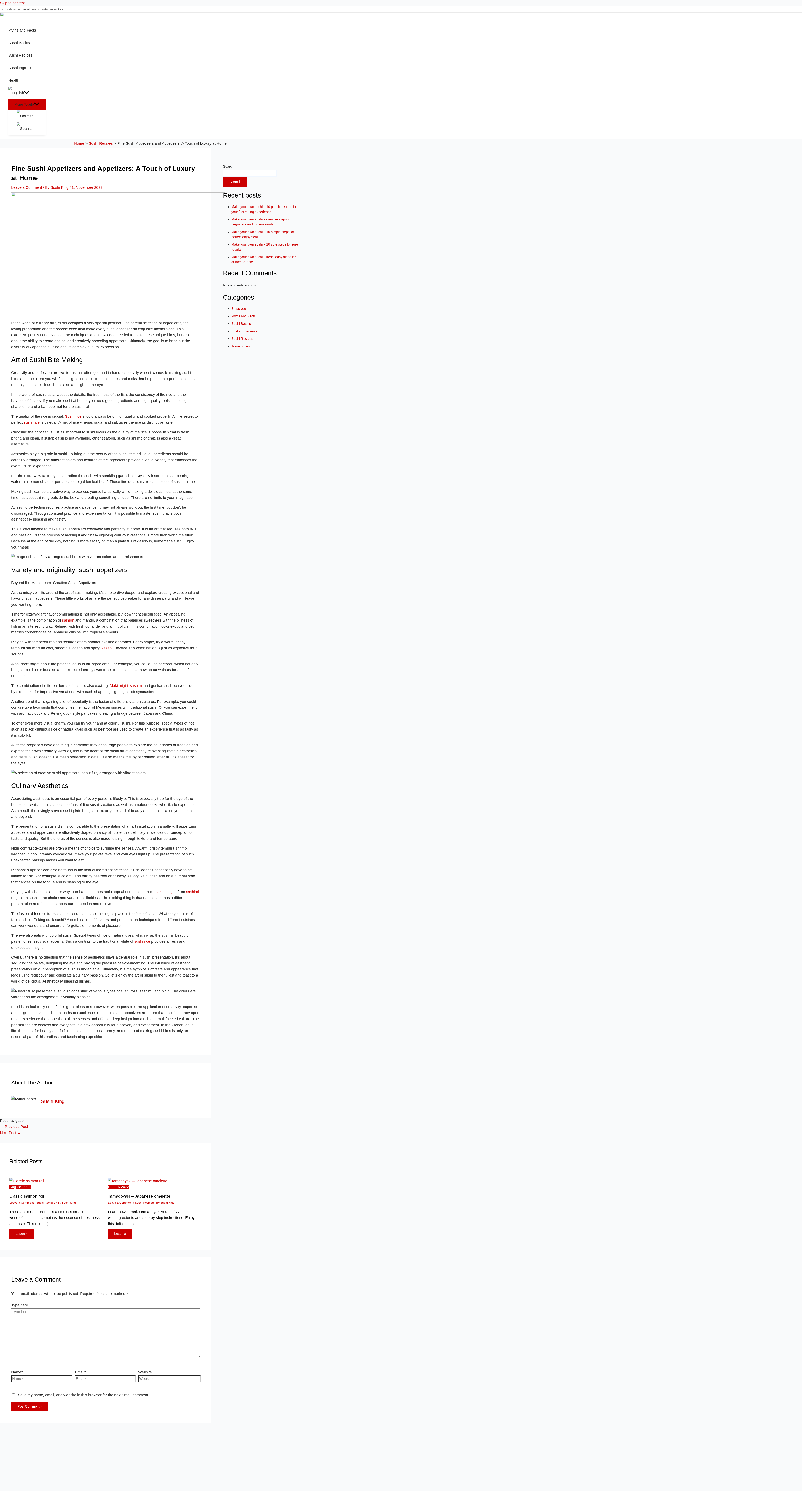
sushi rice (32, 422)
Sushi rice (73, 416)
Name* (17, 1372)
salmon (68, 620)
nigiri (124, 686)
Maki (114, 686)
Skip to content (12, 3)
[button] (26, 93)
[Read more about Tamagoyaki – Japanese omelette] (137, 1181)
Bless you (238, 308)
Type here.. (20, 1305)
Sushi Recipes (45, 1202)
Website (145, 1372)
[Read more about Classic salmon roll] (26, 1181)
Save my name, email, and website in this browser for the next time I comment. (83, 1395)
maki (158, 892)
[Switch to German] (31, 116)
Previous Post (14, 1127)
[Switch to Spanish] (31, 128)
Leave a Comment (26, 187)
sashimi (136, 686)
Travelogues (240, 346)
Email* (80, 1372)
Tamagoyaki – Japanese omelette (139, 1196)
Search (228, 166)
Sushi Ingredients (244, 331)
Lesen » (22, 1233)
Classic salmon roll (26, 1196)
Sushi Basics (241, 324)
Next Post (10, 1133)
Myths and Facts (243, 316)
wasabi (106, 648)
